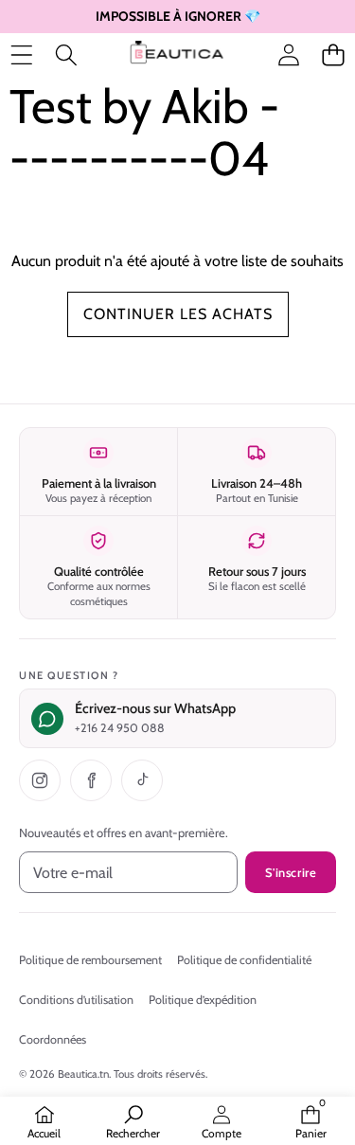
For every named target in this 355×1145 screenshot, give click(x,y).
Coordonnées (52, 1039)
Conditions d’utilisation (76, 1000)
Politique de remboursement (90, 960)
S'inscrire (290, 872)
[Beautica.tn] (176, 56)
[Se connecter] (288, 55)
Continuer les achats (178, 314)
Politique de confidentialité (244, 960)
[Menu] (21, 55)
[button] (332, 55)
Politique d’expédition (203, 1000)
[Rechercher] (65, 55)
